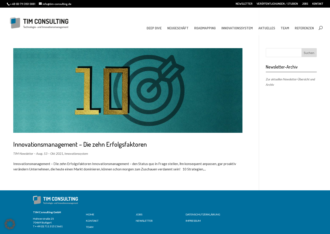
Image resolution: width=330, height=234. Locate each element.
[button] (10, 224)
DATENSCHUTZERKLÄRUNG (203, 214)
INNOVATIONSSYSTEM (237, 28)
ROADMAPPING (205, 28)
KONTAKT (317, 3)
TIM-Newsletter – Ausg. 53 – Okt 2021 (38, 153)
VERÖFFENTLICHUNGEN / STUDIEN (277, 3)
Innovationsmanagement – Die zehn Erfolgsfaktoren (80, 144)
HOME (90, 214)
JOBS (305, 3)
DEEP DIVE (154, 28)
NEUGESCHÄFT (178, 28)
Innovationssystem (76, 153)
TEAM (285, 28)
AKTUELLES (266, 28)
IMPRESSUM (193, 220)
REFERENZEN (304, 28)
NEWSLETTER (244, 3)
